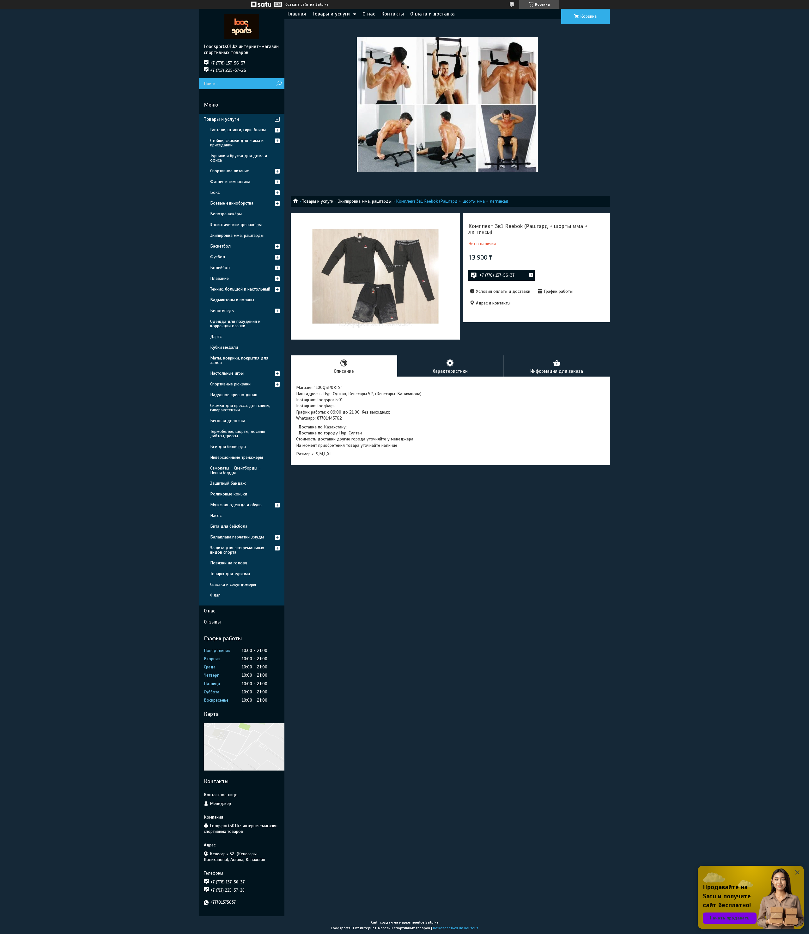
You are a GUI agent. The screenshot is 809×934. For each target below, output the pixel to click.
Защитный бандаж (228, 483)
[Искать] (278, 83)
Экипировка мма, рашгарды (365, 201)
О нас (368, 14)
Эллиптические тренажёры (236, 224)
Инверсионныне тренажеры (236, 457)
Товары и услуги (331, 14)
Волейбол (220, 267)
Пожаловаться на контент (455, 928)
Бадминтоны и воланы (232, 300)
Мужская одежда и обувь (236, 504)
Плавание (219, 278)
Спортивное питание (229, 171)
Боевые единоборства (231, 203)
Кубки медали (224, 347)
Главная (297, 14)
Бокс (215, 192)
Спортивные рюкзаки (230, 384)
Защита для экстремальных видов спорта (237, 550)
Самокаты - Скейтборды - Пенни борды (235, 470)
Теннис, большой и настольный (240, 289)
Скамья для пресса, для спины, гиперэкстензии (240, 408)
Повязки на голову (228, 563)
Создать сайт (296, 4)
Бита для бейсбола (228, 526)
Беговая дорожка (227, 420)
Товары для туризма (230, 573)
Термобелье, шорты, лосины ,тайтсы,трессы (237, 434)
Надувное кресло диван (233, 394)
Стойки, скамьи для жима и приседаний (237, 143)
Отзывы (212, 622)
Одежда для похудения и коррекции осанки (235, 324)
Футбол (217, 257)
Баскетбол (220, 246)
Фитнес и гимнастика (230, 181)
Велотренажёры (226, 214)
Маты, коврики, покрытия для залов (239, 360)
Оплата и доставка (432, 14)
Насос (216, 515)
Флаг (215, 595)
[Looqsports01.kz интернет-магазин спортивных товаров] (242, 26)
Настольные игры (227, 373)
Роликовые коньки (228, 494)
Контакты (392, 14)
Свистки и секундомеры (233, 584)
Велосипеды (222, 310)
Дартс (216, 336)
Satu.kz (431, 922)
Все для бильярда (228, 446)
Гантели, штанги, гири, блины (238, 129)
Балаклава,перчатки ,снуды (237, 537)
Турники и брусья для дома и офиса (238, 158)
